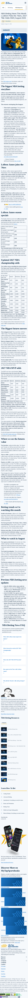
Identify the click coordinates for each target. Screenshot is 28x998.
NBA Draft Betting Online (13, 762)
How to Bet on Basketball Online (14, 734)
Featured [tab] (4, 722)
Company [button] (3, 960)
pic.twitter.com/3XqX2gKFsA (11, 499)
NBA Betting (10, 7)
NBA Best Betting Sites (12, 729)
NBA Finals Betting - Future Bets (14, 740)
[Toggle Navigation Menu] (25, 2)
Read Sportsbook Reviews (7, 862)
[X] (1, 715)
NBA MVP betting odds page (9, 434)
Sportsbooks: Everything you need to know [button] (13, 800)
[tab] (14, 639)
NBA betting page (7, 81)
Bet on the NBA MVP (12, 757)
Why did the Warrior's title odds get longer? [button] (14, 680)
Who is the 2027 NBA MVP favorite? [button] (12, 659)
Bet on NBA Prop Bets (12, 751)
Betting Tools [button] (6, 806)
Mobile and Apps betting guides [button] (10, 810)
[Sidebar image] (4, 729)
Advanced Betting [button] (7, 797)
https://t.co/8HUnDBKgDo (15, 204)
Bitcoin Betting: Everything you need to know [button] (13, 813)
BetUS (15, 224)
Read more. (17, 942)
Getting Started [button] (6, 793)
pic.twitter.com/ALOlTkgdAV (11, 156)
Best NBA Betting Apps (12, 774)
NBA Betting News (19, 7)
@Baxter (18, 495)
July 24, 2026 (17, 161)
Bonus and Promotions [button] (8, 803)
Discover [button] (3, 957)
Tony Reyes (8, 21)
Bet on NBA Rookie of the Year (14, 768)
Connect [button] (3, 964)
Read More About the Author (7, 714)
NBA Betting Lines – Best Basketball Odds (16, 746)
